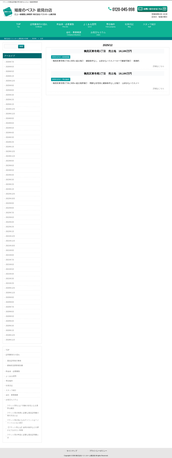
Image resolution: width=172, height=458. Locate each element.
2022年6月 (10, 217)
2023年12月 (10, 151)
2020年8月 (10, 302)
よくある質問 (11, 376)
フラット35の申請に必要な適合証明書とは (23, 436)
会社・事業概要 (12, 395)
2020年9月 (10, 297)
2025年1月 (10, 104)
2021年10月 (10, 246)
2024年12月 (10, 109)
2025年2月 (10, 100)
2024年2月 (10, 142)
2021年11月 (10, 241)
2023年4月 (10, 175)
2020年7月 (10, 307)
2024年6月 (10, 123)
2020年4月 (10, 321)
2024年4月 (10, 133)
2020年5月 (10, 316)
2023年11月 (10, 156)
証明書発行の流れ (13, 355)
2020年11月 (10, 293)
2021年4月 (10, 274)
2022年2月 (10, 227)
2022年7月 (10, 213)
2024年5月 (10, 128)
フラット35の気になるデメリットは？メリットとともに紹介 (23, 421)
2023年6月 (10, 165)
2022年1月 (10, 231)
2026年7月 (10, 62)
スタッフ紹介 (11, 390)
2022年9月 (10, 203)
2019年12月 (10, 335)
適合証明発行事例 (14, 361)
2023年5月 (10, 170)
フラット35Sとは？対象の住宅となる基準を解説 (22, 407)
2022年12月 (10, 194)
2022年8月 (10, 208)
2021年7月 (10, 260)
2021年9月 (10, 250)
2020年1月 (10, 330)
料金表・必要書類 (13, 371)
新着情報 (65, 57)
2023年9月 (10, 161)
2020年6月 (10, 312)
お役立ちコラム (12, 400)
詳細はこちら (158, 66)
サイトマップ (72, 451)
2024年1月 (10, 147)
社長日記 (9, 386)
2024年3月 (10, 137)
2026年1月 (10, 76)
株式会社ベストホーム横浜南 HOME (16, 38)
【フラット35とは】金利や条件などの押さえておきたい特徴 (23, 428)
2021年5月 (10, 269)
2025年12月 (10, 81)
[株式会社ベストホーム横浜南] (29, 16)
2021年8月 (10, 255)
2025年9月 (10, 85)
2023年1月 (10, 189)
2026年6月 (10, 67)
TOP (7, 350)
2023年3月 (10, 180)
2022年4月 (10, 222)
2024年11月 (10, 114)
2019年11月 (10, 340)
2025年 (34, 38)
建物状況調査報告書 (15, 365)
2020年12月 (10, 288)
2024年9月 (10, 118)
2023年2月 (10, 184)
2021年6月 (10, 264)
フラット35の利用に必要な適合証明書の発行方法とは (23, 414)
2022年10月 (10, 199)
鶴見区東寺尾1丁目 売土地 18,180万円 (108, 51)
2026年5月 (10, 71)
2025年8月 (10, 90)
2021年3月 (10, 279)
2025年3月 (10, 95)
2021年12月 (10, 236)
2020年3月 (10, 326)
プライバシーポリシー (98, 451)
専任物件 (65, 79)
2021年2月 (10, 283)
